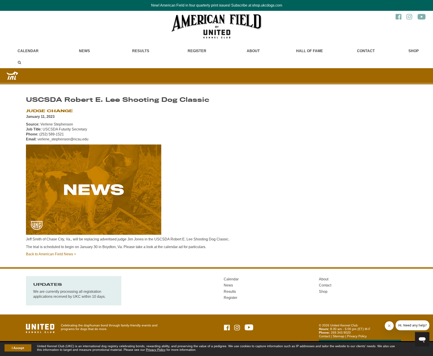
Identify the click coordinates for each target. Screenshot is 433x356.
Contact (366, 51)
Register (197, 51)
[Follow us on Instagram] (409, 19)
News (84, 51)
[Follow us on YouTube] (421, 19)
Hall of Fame (309, 51)
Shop (413, 51)
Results (140, 51)
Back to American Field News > (51, 254)
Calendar (28, 51)
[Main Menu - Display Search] (19, 62)
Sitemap (338, 336)
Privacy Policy (156, 349)
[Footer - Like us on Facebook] (227, 328)
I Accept (18, 348)
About (253, 51)
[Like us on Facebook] (398, 19)
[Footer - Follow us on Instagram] (237, 328)
